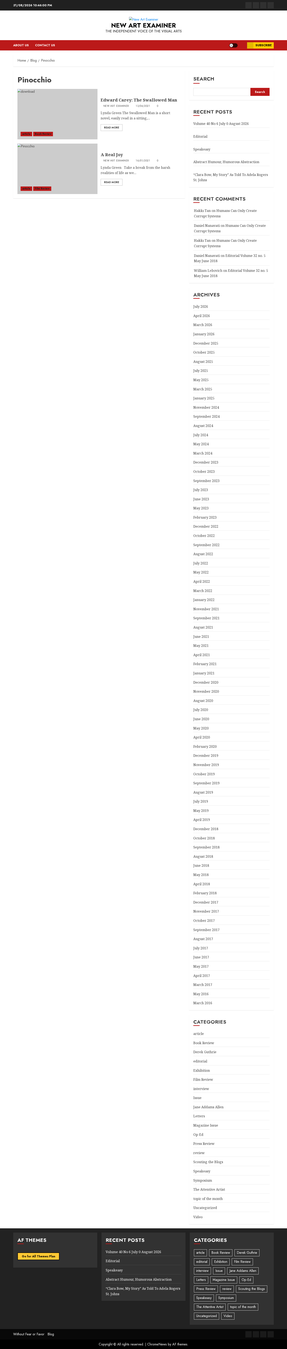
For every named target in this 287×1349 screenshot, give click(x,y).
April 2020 (201, 737)
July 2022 (200, 563)
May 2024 (201, 444)
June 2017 (201, 957)
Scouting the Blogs (208, 1162)
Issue (197, 1097)
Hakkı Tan (202, 210)
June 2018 (201, 865)
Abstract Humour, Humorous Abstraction (226, 162)
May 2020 (201, 728)
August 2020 (203, 700)
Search (203, 78)
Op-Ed (198, 1134)
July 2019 (200, 801)
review (199, 1153)
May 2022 (201, 572)
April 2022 (201, 581)
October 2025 (204, 352)
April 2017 (201, 975)
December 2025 (205, 343)
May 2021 (201, 645)
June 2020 (201, 719)
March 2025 (202, 389)
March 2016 (202, 1003)
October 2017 (204, 920)
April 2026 (201, 315)
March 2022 (202, 590)
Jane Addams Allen (208, 1107)
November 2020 (206, 691)
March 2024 (202, 453)
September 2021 (206, 618)
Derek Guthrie (204, 1052)
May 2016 (201, 994)
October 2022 (204, 535)
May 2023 (201, 508)
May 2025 (201, 380)
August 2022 (203, 554)
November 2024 (206, 407)
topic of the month (208, 1198)
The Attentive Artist (209, 1189)
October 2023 (204, 471)
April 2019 (201, 819)
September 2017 (206, 930)
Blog (50, 1334)
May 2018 (201, 874)
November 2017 (206, 911)
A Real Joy (112, 154)
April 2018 (201, 884)
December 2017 (205, 902)
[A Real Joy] (57, 169)
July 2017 (200, 948)
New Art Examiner (143, 25)
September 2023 (206, 480)
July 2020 (200, 709)
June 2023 (201, 499)
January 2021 (204, 673)
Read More (111, 127)
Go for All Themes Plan (38, 1256)
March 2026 (202, 324)
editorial (200, 1061)
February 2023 (205, 517)
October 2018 (204, 838)
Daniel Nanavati (207, 225)
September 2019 (206, 783)
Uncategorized (205, 1207)
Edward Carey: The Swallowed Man (139, 100)
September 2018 (206, 847)
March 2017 (202, 984)
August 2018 (203, 856)
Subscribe (263, 45)
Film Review (42, 188)
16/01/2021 (143, 161)
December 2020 (205, 682)
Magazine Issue (205, 1125)
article (26, 134)
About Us (21, 45)
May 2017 (201, 966)
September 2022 (206, 545)
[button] (242, 45)
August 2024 (203, 425)
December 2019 (205, 755)
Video (198, 1217)
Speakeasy (201, 149)
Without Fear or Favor (28, 1334)
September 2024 (206, 416)
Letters (199, 1116)
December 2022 (205, 526)
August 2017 (203, 939)
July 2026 (200, 306)
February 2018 (205, 893)
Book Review (43, 134)
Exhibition (201, 1070)
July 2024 (200, 435)
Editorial (200, 136)
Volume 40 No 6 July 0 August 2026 (221, 123)
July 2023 (200, 490)
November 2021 (206, 609)
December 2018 (205, 829)
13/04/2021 (143, 106)
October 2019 (204, 774)
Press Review (204, 1143)
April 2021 (201, 655)
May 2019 (201, 810)
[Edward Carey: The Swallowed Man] (57, 114)
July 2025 (200, 370)
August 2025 (203, 361)
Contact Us (45, 45)
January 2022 (204, 599)
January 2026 (204, 334)
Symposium (202, 1180)
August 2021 (203, 627)
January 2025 (204, 398)
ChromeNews (157, 1344)
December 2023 (205, 462)
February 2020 (205, 746)
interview (201, 1088)
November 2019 (206, 764)
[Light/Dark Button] (233, 45)
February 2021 (205, 664)
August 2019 (203, 792)
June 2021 (201, 636)
